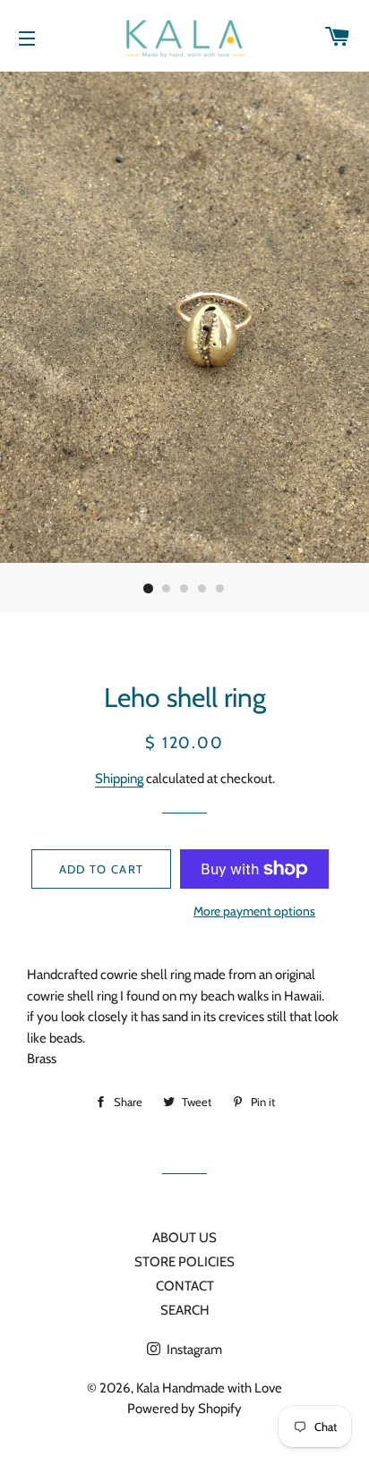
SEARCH (185, 1310)
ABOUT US (184, 1238)
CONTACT (185, 1286)
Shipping (119, 779)
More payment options (254, 910)
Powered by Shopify (184, 1409)
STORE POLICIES (184, 1262)
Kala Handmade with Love (209, 1388)
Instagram (193, 1349)
